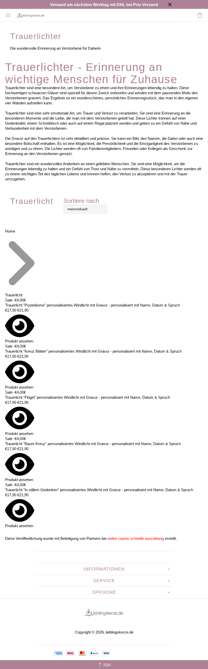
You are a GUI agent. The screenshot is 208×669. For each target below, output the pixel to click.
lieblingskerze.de (30, 15)
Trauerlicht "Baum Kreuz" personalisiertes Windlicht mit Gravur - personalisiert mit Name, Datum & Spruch (93, 444)
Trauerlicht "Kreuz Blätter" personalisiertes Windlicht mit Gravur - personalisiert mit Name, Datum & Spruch (93, 351)
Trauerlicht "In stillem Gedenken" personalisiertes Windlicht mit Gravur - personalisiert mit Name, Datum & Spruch (99, 490)
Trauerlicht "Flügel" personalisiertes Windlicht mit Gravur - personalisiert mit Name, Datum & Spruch (87, 397)
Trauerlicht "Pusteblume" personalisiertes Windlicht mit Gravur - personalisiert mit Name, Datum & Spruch (92, 305)
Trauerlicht (13, 295)
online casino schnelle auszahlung (136, 538)
